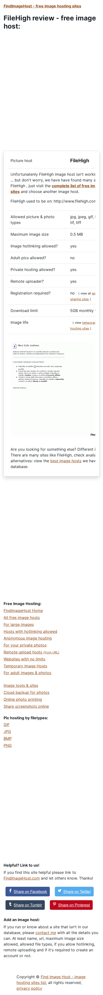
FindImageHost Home (23, 610)
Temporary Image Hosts (25, 666)
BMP (8, 738)
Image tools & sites (21, 685)
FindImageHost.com (22, 878)
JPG (7, 731)
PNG (8, 745)
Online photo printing (23, 699)
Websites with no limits (24, 659)
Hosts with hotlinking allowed (30, 631)
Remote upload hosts (31, 652)
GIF (7, 724)
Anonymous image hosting (28, 638)
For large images (19, 624)
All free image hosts (22, 617)
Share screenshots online (26, 706)
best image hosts (65, 460)
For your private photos (25, 645)
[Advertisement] (51, 87)
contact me (45, 932)
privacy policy (29, 988)
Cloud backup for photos (26, 692)
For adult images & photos (27, 672)
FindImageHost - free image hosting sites (42, 6)
